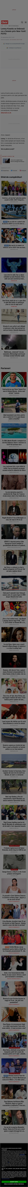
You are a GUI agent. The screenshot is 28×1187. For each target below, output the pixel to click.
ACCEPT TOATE (14, 1181)
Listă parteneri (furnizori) (5, 1178)
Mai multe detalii (22, 1154)
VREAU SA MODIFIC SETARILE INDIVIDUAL (14, 1184)
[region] (14, 1165)
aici (8, 1162)
